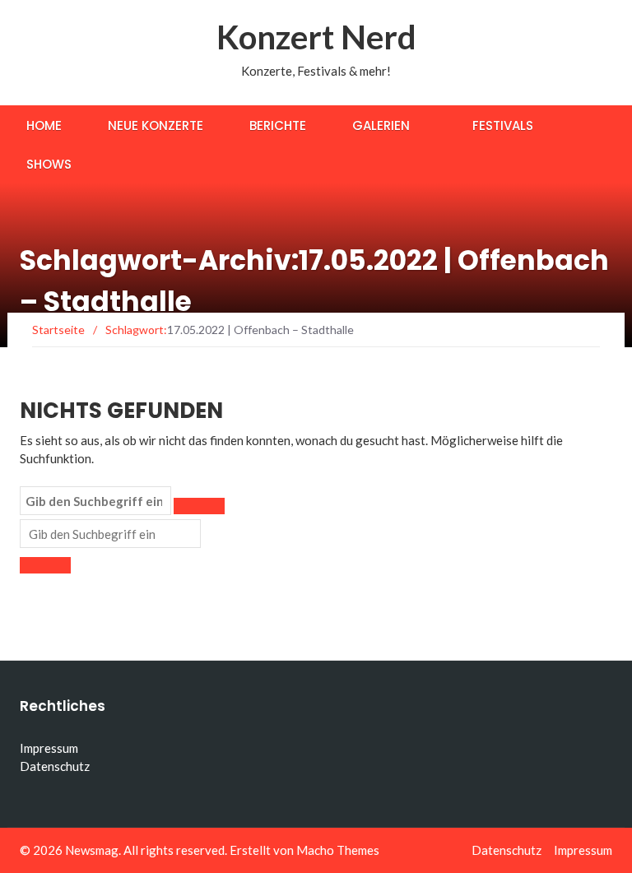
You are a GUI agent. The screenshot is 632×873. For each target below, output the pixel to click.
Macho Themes (337, 850)
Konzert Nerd (316, 37)
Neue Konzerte (155, 125)
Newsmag (91, 850)
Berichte (277, 125)
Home (44, 125)
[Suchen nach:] (95, 501)
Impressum (49, 748)
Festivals (502, 125)
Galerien (381, 125)
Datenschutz (55, 766)
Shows (49, 164)
